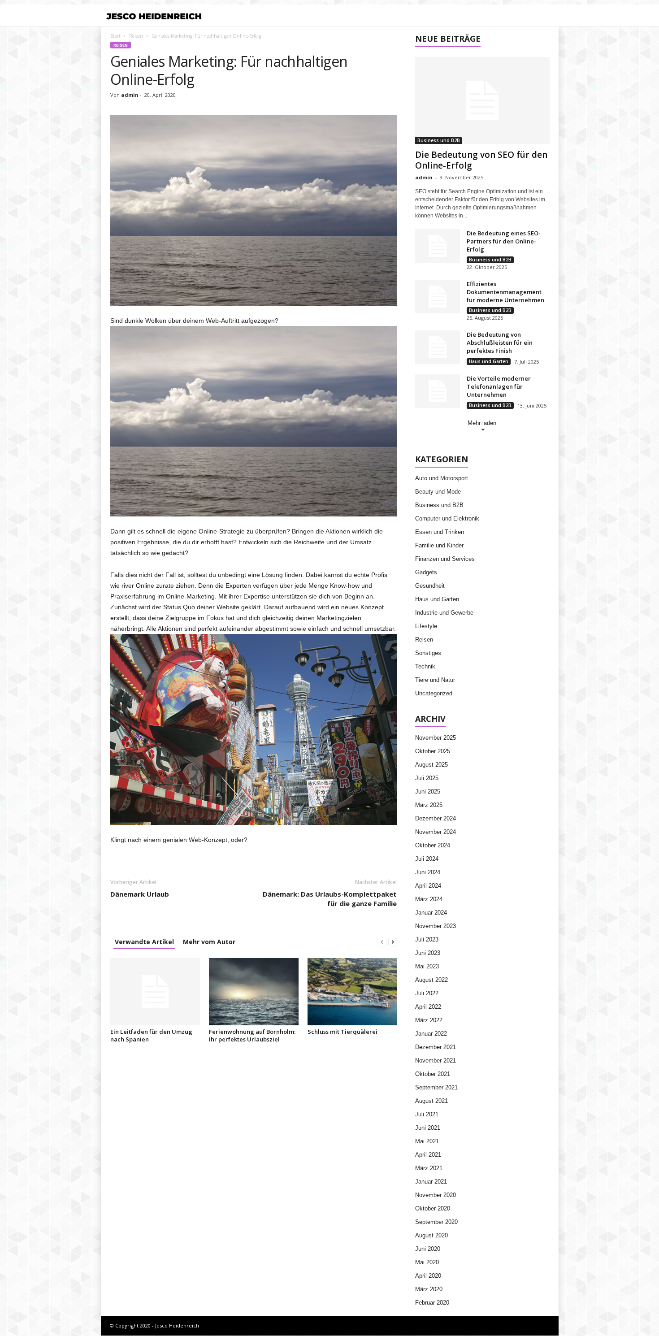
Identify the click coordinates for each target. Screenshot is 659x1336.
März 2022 (428, 1020)
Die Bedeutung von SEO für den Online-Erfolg (481, 160)
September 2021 (436, 1087)
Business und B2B (438, 140)
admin (130, 94)
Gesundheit (430, 585)
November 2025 (435, 737)
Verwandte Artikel (144, 941)
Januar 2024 (431, 912)
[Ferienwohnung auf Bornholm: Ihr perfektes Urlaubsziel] (254, 991)
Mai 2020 (427, 1262)
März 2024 (428, 899)
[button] (545, 16)
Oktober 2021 (432, 1074)
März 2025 (428, 805)
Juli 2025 (426, 778)
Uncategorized (433, 693)
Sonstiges (428, 653)
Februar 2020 (432, 1302)
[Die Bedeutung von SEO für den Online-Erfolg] (482, 100)
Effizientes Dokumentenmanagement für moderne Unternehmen (505, 292)
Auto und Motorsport (441, 478)
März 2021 (428, 1168)
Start (115, 36)
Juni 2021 (427, 1127)
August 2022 (431, 979)
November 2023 (435, 926)
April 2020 (428, 1275)
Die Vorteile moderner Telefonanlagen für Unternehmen (499, 386)
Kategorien (278, 16)
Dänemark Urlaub (139, 893)
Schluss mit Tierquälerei (342, 1032)
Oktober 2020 (432, 1208)
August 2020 (431, 1235)
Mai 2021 (427, 1141)
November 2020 (435, 1195)
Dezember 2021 (435, 1047)
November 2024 (435, 831)
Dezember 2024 (435, 818)
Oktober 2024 (432, 845)
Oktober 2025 (432, 751)
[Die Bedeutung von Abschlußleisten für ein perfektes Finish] (437, 347)
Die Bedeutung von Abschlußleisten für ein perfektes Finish (500, 342)
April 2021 (428, 1154)
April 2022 (428, 1006)
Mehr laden (482, 423)
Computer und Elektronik (447, 518)
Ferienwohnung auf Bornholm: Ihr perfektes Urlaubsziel (252, 1035)
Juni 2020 (427, 1248)
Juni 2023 (427, 953)
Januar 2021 (431, 1181)
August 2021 (431, 1100)
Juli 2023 (426, 939)
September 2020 (436, 1222)
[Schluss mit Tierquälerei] (352, 991)
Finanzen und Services (445, 558)
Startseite (236, 16)
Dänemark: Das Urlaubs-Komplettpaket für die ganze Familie (330, 898)
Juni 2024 (427, 872)
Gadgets (426, 572)
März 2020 (428, 1289)
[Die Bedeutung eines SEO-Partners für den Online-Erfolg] (437, 246)
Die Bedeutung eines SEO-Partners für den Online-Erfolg (504, 241)
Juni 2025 (427, 791)
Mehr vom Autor (209, 941)
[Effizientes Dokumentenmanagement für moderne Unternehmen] (437, 296)
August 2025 (431, 764)
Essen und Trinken (439, 532)
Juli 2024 (426, 858)
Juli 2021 (426, 1114)
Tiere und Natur (435, 680)
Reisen (136, 36)
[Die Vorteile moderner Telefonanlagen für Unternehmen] (437, 391)
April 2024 (428, 885)
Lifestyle (426, 626)
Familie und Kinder (439, 545)
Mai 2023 (427, 966)
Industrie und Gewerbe (444, 612)
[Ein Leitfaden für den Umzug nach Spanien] (155, 991)
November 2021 (435, 1060)
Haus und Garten (488, 361)
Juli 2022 (426, 993)
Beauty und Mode (438, 491)
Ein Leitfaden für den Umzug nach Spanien (151, 1035)
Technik (425, 666)
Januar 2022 (431, 1033)
